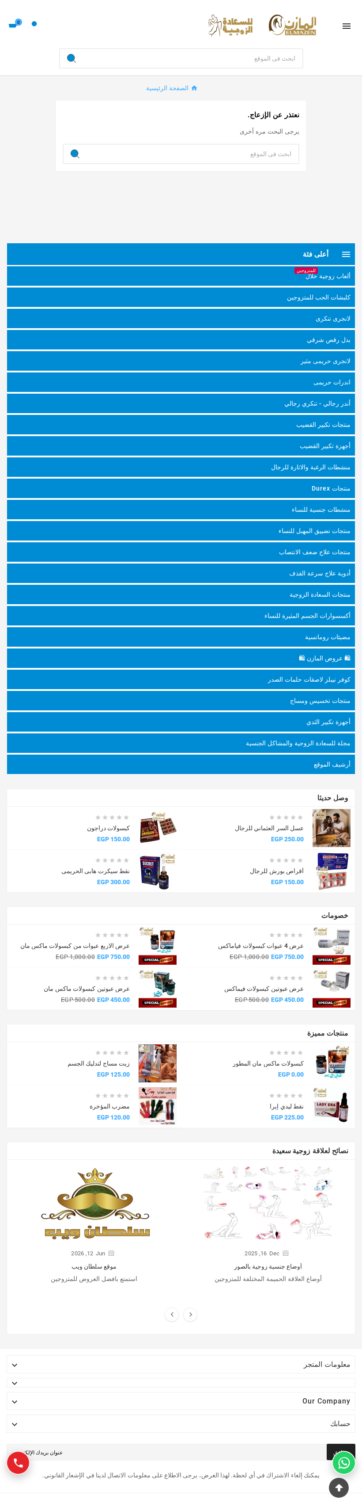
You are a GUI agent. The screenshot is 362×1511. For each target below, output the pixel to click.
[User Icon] (34, 26)
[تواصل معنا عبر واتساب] (344, 1463)
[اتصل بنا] (18, 1463)
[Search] (71, 58)
